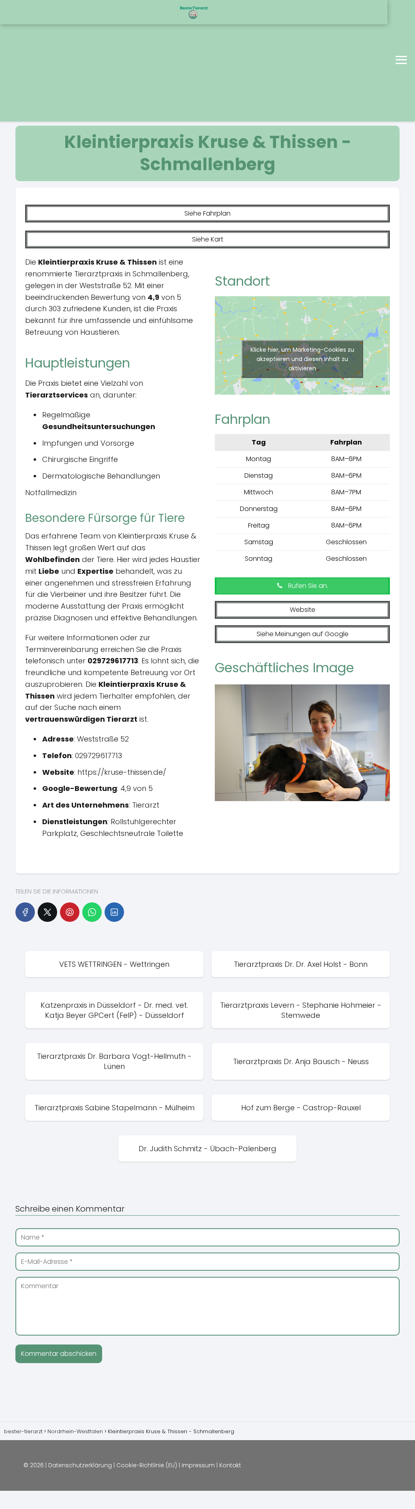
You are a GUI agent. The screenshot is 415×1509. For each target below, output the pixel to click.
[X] (47, 912)
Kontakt (230, 1465)
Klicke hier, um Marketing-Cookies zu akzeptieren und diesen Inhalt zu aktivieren (302, 359)
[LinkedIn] (114, 912)
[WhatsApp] (92, 912)
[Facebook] (25, 912)
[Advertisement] (104, 61)
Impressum (198, 1465)
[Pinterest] (69, 912)
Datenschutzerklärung (80, 1465)
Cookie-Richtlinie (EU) (146, 1465)
